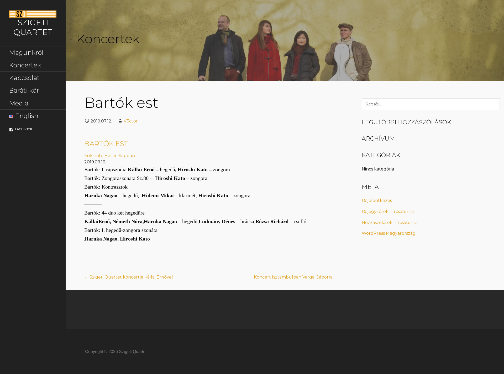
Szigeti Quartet (32, 27)
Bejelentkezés (377, 200)
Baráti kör (24, 90)
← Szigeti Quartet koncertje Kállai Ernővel (128, 277)
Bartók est (106, 144)
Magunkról (26, 52)
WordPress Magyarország (389, 233)
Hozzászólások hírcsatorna (390, 222)
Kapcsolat (24, 78)
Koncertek (25, 65)
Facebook (23, 129)
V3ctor (131, 121)
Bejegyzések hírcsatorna (388, 211)
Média (18, 103)
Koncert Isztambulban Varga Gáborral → (296, 277)
